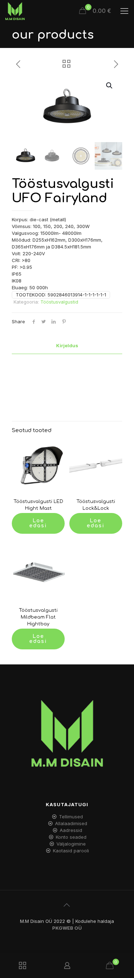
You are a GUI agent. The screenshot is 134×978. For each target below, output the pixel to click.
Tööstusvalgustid (59, 302)
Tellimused (71, 816)
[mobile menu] (124, 11)
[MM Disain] (15, 11)
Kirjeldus (67, 345)
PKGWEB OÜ (67, 928)
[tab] (67, 346)
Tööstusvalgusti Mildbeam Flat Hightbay (38, 617)
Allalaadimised (71, 823)
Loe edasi (38, 523)
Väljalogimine (71, 844)
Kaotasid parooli (71, 850)
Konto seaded (71, 837)
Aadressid (71, 830)
